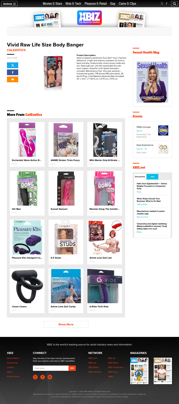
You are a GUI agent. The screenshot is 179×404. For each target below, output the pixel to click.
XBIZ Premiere (94, 371)
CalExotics (16, 50)
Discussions (140, 176)
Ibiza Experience (145, 145)
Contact (10, 367)
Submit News (13, 358)
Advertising (12, 362)
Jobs (152, 176)
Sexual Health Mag (146, 52)
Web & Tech (73, 3)
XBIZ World (93, 367)
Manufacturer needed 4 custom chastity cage (151, 212)
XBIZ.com (92, 358)
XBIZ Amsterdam (115, 367)
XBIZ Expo (112, 371)
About (10, 371)
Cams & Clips (127, 3)
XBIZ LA (111, 358)
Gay (112, 3)
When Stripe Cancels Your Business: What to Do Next (149, 200)
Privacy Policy (13, 376)
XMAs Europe (144, 127)
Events (137, 116)
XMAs (110, 376)
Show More (65, 324)
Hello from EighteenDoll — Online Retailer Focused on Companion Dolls (152, 186)
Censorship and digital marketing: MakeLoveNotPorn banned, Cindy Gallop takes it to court (152, 226)
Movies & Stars (52, 3)
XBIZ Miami (113, 362)
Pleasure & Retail (96, 3)
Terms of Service (116, 396)
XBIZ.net (139, 167)
